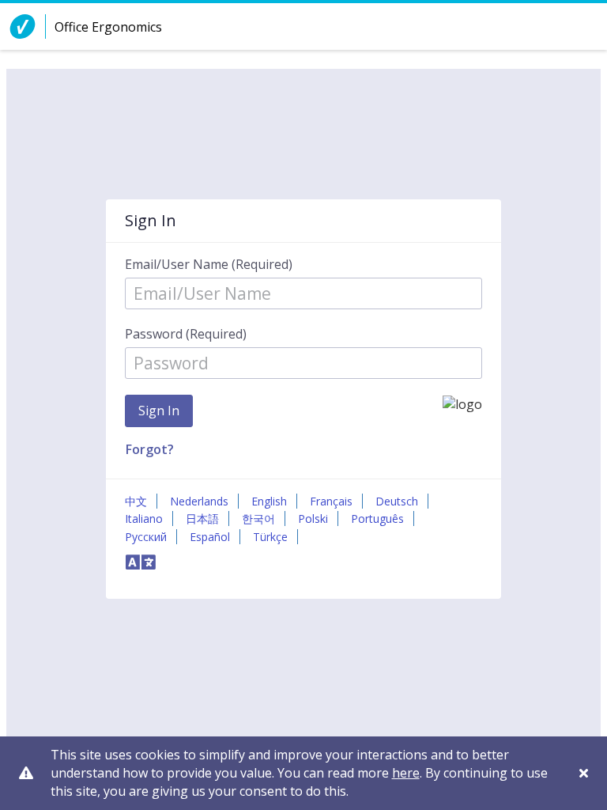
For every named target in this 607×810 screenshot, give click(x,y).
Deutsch (396, 501)
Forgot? (150, 449)
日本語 (202, 518)
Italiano (144, 518)
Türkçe (270, 536)
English (269, 501)
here (406, 773)
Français (331, 501)
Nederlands (199, 501)
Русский (146, 536)
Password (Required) (186, 334)
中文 (136, 501)
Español (210, 536)
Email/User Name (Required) (208, 264)
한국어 (258, 518)
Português (377, 518)
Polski (313, 518)
